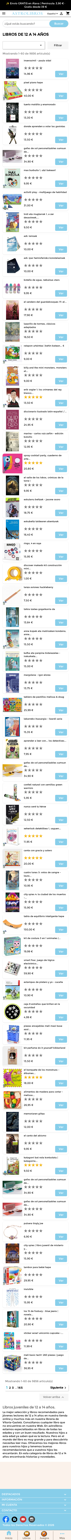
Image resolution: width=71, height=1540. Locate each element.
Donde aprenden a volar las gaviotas (44, 126)
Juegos (44, 1538)
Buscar (58, 23)
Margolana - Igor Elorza (37, 675)
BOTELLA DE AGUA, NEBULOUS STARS (42, 279)
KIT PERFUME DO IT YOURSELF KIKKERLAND (44, 1047)
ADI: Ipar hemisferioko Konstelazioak (44, 258)
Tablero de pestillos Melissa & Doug (44, 696)
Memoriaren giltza (34, 1113)
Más (62, 1538)
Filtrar (58, 45)
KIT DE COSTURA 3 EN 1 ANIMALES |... (42, 938)
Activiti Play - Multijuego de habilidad (45, 192)
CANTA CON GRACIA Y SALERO (38, 850)
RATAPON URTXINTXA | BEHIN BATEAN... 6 (44, 345)
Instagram (31, 1519)
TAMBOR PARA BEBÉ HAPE (37, 1267)
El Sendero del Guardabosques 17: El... (45, 301)
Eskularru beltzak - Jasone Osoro (42, 499)
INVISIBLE (28, 1289)
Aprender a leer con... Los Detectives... (45, 740)
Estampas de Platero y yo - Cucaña (43, 982)
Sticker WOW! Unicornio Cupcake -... (43, 1333)
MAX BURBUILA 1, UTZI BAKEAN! (40, 170)
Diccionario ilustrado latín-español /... (45, 411)
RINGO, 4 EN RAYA (32, 543)
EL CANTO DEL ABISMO (35, 1135)
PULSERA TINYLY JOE (33, 1223)
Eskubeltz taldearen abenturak (41, 521)
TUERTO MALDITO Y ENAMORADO (39, 104)
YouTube (23, 1519)
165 (20, 1387)
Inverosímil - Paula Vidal (37, 60)
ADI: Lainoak (30, 236)
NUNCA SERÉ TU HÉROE (35, 806)
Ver (61, 74)
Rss (14, 1519)
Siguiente (58, 1388)
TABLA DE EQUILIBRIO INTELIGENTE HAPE (44, 916)
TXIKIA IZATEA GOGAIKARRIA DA (39, 609)
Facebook (6, 1519)
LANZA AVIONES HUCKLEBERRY (38, 587)
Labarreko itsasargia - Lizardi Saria (43, 718)
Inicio (8, 1538)
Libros (27, 1538)
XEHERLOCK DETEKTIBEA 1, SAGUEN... (42, 828)
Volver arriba (54, 1397)
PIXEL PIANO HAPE (33, 82)
